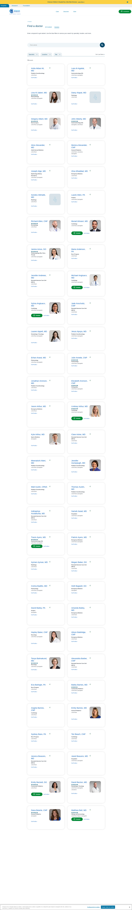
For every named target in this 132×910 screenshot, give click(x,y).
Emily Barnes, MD (79, 708)
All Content (48, 27)
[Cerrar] (129, 907)
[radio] (104, 54)
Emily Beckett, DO (39, 782)
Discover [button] (66, 11)
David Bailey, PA (38, 608)
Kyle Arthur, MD (38, 434)
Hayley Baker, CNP (39, 632)
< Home (29, 21)
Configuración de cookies (93, 907)
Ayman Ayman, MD (39, 562)
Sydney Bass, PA (38, 734)
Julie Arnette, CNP (79, 358)
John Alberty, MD (78, 119)
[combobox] (65, 45)
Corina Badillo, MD (39, 586)
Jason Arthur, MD (38, 406)
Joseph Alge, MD (38, 171)
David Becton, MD (79, 782)
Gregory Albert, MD (39, 119)
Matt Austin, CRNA (39, 487)
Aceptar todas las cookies (108, 907)
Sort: (99, 54)
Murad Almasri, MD (79, 221)
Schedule (126, 11)
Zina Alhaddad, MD (79, 171)
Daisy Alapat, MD (78, 93)
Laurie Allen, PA (78, 195)
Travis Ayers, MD (38, 537)
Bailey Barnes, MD (79, 685)
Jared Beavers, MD (79, 756)
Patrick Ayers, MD (79, 537)
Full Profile (34, 77)
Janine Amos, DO (38, 249)
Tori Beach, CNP (78, 734)
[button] (127, 2)
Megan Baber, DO (79, 562)
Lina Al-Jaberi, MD (39, 93)
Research (15, 5)
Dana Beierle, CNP (39, 810)
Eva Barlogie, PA (38, 685)
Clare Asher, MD (78, 434)
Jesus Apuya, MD (78, 331)
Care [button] (57, 11)
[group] (36, 58)
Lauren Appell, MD (39, 331)
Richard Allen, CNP (39, 221)
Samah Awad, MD (79, 511)
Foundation (26, 5)
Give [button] (74, 11)
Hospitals (3, 5)
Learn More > (81, 2)
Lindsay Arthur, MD (79, 406)
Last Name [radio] (101, 54)
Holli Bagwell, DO (78, 586)
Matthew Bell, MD (78, 810)
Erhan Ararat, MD (38, 358)
